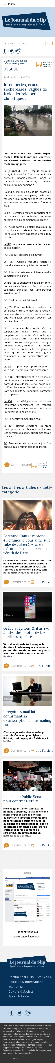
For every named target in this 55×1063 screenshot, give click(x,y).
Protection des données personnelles (30, 1045)
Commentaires (18, 666)
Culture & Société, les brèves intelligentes (15, 62)
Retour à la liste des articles (48, 64)
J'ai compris (12, 1058)
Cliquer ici (38, 1048)
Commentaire (18, 465)
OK (49, 43)
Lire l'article (44, 582)
